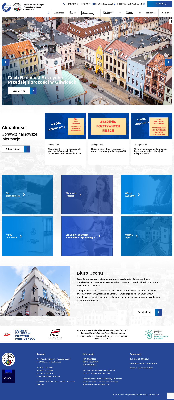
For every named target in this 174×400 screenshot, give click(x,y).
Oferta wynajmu (130, 13)
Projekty (165, 13)
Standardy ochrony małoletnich (141, 368)
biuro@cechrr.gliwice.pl (104, 4)
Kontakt (160, 4)
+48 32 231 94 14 (46, 373)
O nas (71, 13)
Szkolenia (150, 13)
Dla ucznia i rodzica (108, 13)
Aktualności (59, 13)
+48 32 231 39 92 (72, 4)
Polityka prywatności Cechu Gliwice (143, 363)
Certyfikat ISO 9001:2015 (139, 359)
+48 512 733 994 (85, 4)
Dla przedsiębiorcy (87, 13)
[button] (168, 62)
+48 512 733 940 (46, 370)
